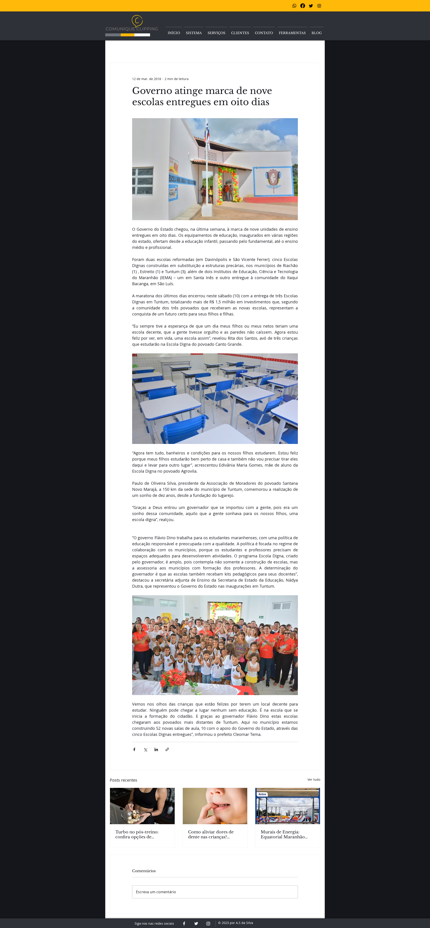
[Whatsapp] (294, 5)
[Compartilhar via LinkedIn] (156, 749)
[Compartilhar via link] (167, 749)
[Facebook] (302, 5)
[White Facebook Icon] (184, 923)
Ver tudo (313, 779)
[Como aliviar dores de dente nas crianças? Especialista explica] (215, 806)
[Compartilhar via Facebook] (134, 749)
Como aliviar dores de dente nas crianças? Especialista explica (211, 834)
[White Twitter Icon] (196, 923)
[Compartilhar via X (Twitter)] (145, 749)
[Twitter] (311, 5)
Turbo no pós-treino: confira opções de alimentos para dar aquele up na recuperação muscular (141, 834)
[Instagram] (319, 5)
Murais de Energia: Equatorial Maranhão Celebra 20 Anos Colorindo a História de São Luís (285, 834)
